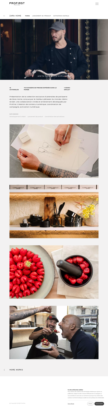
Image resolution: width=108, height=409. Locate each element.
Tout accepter (99, 403)
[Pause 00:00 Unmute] (54, 49)
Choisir (90, 403)
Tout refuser (71, 403)
